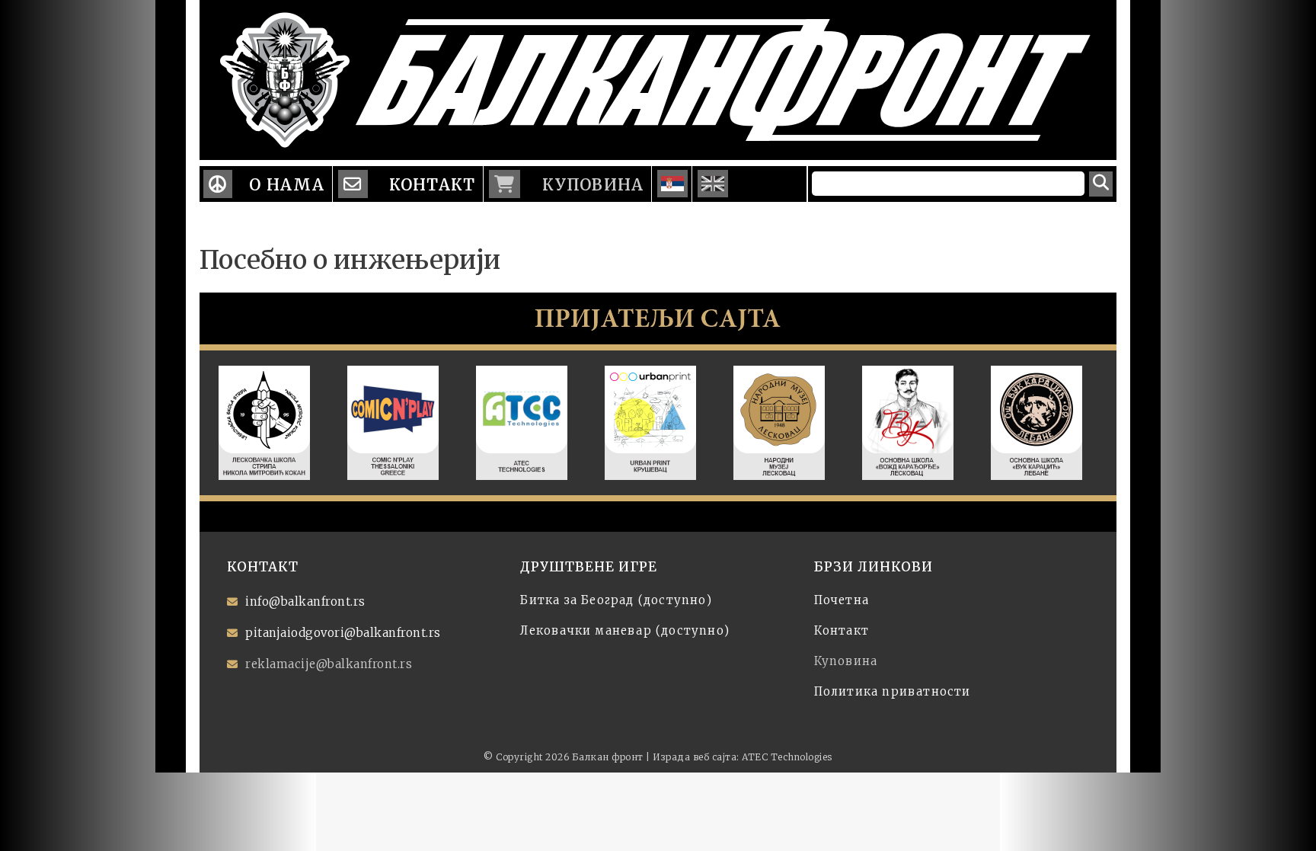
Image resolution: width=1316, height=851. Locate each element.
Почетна (841, 600)
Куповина (590, 184)
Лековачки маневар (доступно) (625, 630)
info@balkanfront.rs (305, 601)
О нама (286, 184)
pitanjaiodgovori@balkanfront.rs (343, 632)
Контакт (430, 184)
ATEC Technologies (787, 757)
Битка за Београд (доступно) (615, 600)
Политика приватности (892, 691)
